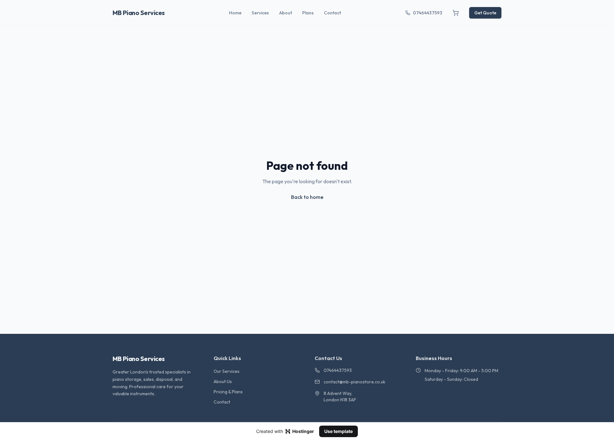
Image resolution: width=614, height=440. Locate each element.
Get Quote (485, 13)
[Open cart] (455, 13)
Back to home (307, 197)
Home (235, 13)
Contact (332, 13)
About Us (223, 381)
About (285, 13)
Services (260, 13)
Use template (338, 431)
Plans (308, 13)
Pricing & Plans (228, 392)
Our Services (227, 371)
